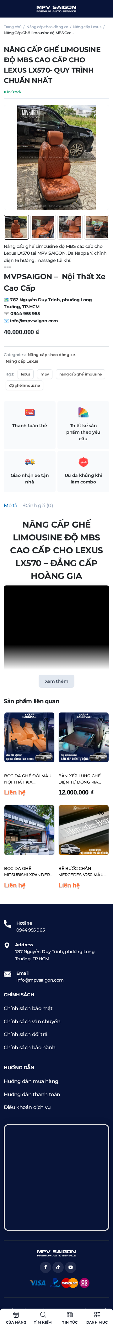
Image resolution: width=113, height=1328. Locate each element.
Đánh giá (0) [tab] (38, 505)
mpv (44, 374)
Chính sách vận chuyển (32, 1021)
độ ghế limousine (24, 385)
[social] (45, 1267)
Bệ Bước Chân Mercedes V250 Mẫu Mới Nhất (81, 872)
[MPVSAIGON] (56, 9)
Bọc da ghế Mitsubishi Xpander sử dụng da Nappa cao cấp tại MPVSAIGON (27, 872)
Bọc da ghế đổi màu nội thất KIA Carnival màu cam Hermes (27, 779)
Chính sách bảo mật (28, 1008)
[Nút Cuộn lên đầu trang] (103, 1300)
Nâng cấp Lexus (87, 26)
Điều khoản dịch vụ (27, 1107)
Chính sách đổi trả (26, 1034)
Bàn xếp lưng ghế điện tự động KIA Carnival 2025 (79, 779)
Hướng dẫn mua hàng (31, 1081)
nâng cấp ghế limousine (80, 374)
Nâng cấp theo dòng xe (47, 26)
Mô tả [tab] (11, 505)
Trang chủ (12, 26)
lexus (25, 374)
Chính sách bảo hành (29, 1047)
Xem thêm (56, 681)
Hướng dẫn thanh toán (32, 1094)
